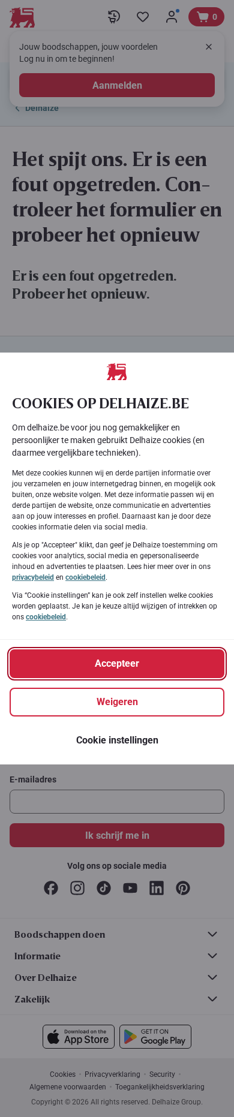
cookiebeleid (85, 577)
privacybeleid (33, 577)
